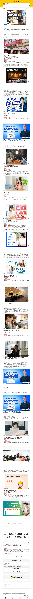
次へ (22, 556)
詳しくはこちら (22, 566)
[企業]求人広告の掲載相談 (22, 593)
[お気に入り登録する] (29, 24)
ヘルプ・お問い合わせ (5, 593)
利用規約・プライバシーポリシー (15, 593)
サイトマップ (9, 593)
